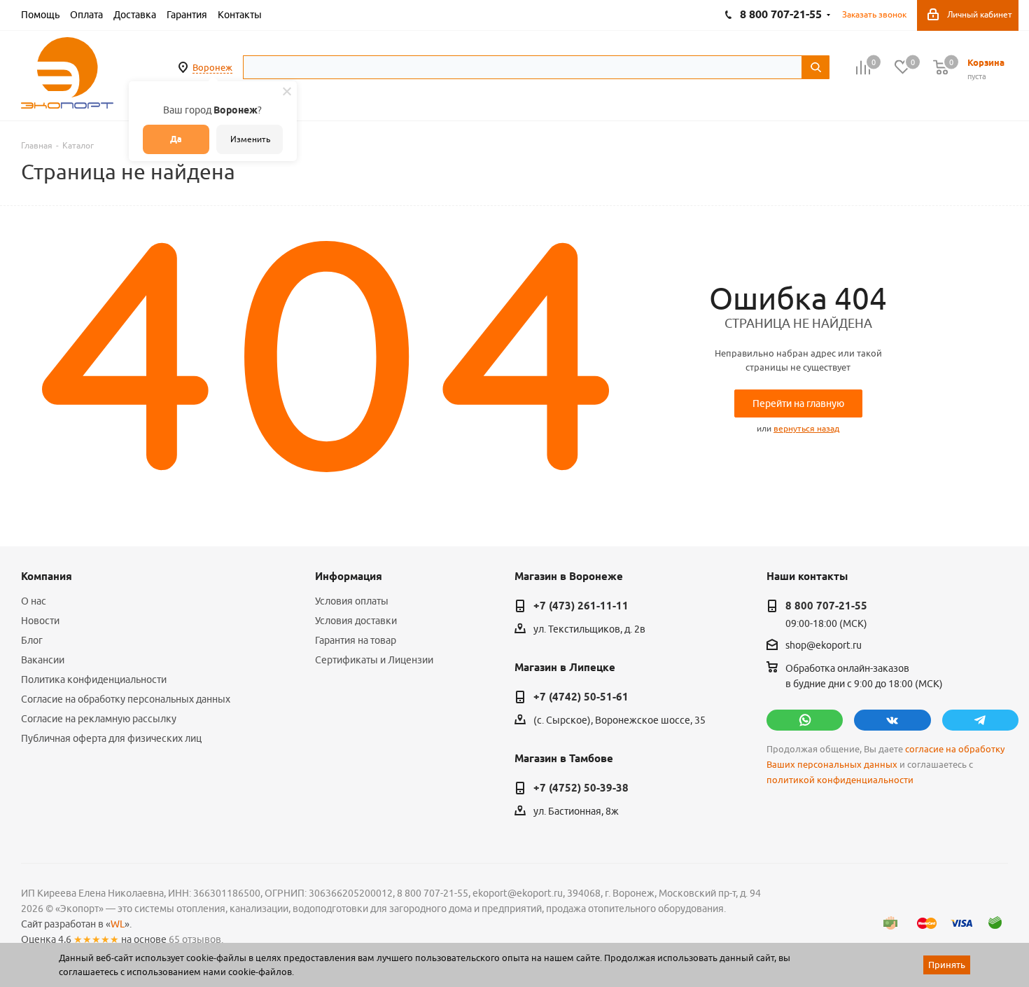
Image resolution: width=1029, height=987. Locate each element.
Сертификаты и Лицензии (374, 659)
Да (176, 139)
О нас (33, 601)
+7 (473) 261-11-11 (581, 606)
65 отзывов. (196, 939)
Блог (32, 640)
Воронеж (212, 67)
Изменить (250, 139)
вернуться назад (806, 428)
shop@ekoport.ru (823, 645)
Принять (946, 964)
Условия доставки (356, 620)
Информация (348, 576)
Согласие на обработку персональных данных (125, 699)
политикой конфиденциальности (839, 780)
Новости (40, 620)
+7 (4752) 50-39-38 (581, 788)
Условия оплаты (351, 601)
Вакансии (42, 659)
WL (118, 924)
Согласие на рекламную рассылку (98, 718)
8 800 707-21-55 (826, 606)
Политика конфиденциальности (94, 679)
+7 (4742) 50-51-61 (581, 697)
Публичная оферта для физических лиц (111, 738)
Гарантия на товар (355, 640)
